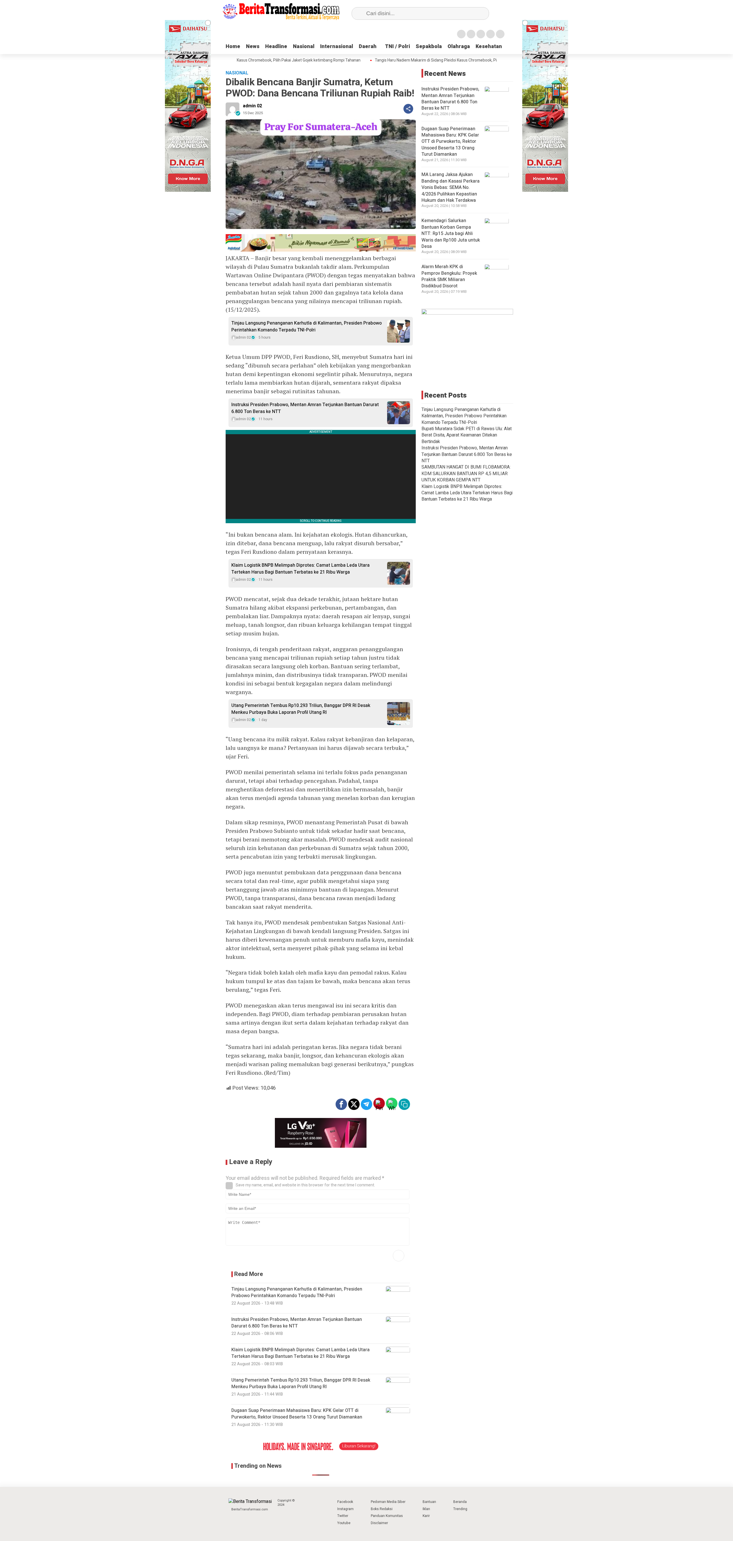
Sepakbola (429, 46)
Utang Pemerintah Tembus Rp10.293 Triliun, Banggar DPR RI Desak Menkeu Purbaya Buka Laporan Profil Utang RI (300, 709)
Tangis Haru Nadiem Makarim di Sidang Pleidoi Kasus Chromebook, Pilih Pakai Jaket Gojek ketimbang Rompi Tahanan (450, 60)
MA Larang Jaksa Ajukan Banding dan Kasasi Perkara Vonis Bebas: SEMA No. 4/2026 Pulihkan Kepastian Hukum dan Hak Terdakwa (450, 187)
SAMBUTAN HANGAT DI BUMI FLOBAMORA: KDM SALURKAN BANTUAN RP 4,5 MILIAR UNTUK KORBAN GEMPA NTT (466, 474)
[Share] (408, 109)
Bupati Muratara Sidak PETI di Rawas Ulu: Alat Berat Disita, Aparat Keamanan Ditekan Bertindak (466, 435)
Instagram (345, 1509)
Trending (460, 1509)
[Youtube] (490, 34)
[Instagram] (480, 34)
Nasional (303, 46)
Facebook (345, 1501)
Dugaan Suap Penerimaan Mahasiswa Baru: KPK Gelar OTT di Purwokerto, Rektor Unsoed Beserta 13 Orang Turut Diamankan (450, 141)
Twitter (342, 1515)
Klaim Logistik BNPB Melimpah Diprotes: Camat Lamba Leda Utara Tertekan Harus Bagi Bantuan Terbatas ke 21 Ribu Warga (300, 569)
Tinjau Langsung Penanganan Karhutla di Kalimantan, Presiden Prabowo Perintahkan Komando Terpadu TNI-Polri (306, 326)
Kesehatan (489, 46)
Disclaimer (379, 1523)
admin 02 (252, 105)
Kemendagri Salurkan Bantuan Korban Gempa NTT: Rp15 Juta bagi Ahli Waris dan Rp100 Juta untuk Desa (450, 234)
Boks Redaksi (382, 1509)
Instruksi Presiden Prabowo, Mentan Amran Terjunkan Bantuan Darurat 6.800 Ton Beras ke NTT (305, 408)
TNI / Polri (397, 46)
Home (233, 46)
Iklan (426, 1509)
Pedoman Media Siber (388, 1501)
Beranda (460, 1501)
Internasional (336, 46)
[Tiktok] (500, 34)
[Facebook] (461, 34)
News (252, 46)
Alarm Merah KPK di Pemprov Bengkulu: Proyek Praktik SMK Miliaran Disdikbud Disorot (449, 277)
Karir (426, 1515)
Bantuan (429, 1501)
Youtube (343, 1523)
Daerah (368, 46)
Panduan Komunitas (387, 1515)
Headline (276, 46)
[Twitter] (471, 34)
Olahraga (459, 46)
